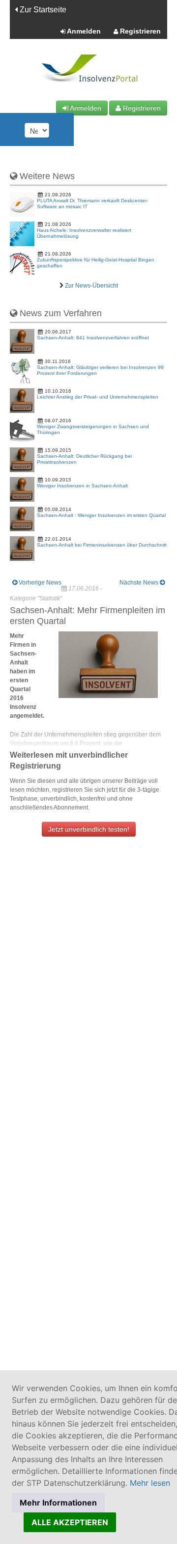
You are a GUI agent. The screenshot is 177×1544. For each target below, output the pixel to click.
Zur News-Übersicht (91, 285)
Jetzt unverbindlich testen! (88, 829)
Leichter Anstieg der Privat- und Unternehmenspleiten (97, 397)
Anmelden (83, 31)
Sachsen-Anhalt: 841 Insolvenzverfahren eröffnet (93, 337)
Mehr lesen (150, 1483)
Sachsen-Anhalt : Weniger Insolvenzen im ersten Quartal (101, 515)
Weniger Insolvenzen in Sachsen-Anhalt (82, 485)
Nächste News (139, 582)
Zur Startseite (42, 9)
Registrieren (139, 31)
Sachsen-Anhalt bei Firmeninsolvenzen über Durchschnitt (102, 545)
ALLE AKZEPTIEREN (69, 1522)
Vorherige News (39, 582)
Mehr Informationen (58, 1502)
